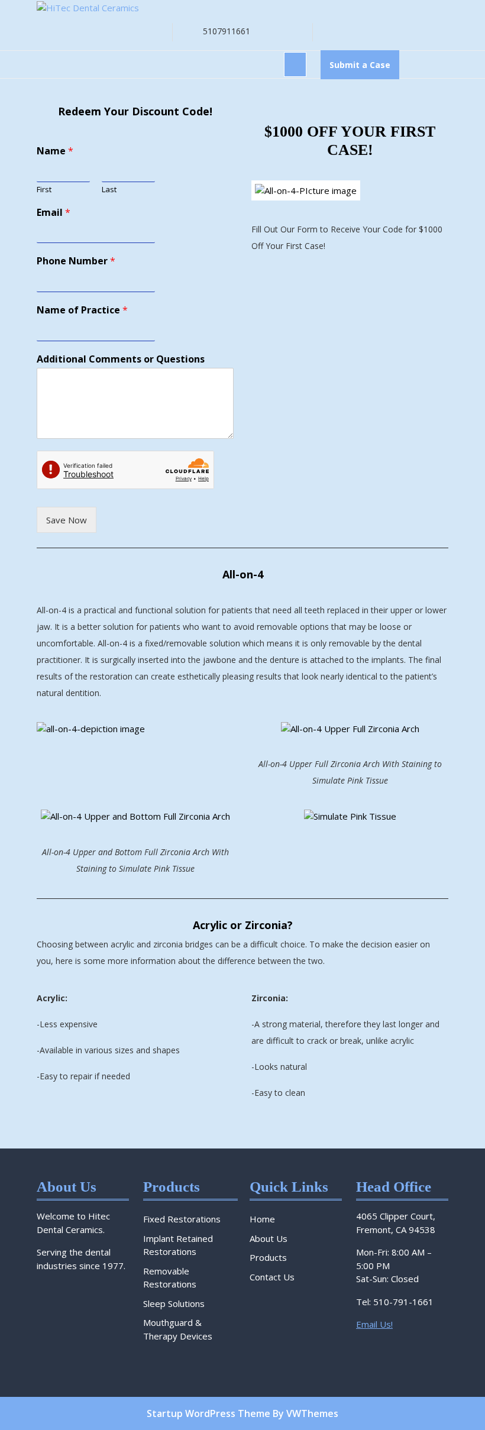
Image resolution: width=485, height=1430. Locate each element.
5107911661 (226, 31)
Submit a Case (364, 68)
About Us (268, 1238)
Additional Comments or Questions (121, 359)
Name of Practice (82, 310)
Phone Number (76, 261)
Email (53, 212)
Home (262, 1219)
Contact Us (272, 1277)
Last (109, 190)
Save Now (66, 520)
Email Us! (374, 1324)
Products (268, 1257)
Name (55, 151)
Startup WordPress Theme (208, 1413)
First (44, 190)
